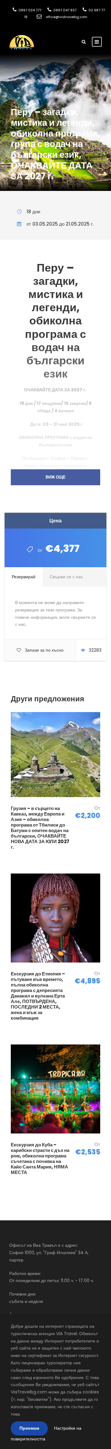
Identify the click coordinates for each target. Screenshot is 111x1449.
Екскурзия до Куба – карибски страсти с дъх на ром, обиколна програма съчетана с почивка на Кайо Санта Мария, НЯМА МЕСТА (40, 1158)
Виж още (56, 477)
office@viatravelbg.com (66, 16)
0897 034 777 (29, 10)
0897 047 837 (64, 10)
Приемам (29, 1428)
